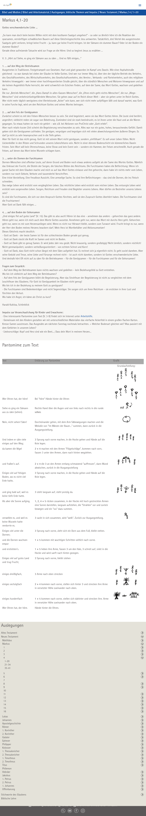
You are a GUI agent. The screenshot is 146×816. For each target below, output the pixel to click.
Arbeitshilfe (86, 316)
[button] (140, 5)
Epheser (6, 741)
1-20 (135, 12)
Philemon (7, 768)
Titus (4, 765)
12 (4, 697)
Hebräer (6, 772)
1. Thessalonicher (11, 751)
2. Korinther (8, 734)
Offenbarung (8, 789)
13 (4, 701)
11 (4, 694)
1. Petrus (6, 779)
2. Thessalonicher (11, 755)
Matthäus (7, 640)
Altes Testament (9, 633)
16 (4, 711)
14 (4, 704)
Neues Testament (108, 12)
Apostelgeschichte (11, 723)
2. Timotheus (8, 761)
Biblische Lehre (8, 798)
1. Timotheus (8, 758)
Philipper (6, 744)
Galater (6, 737)
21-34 (8, 664)
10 (4, 690)
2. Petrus (6, 782)
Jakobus (6, 775)
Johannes (7, 720)
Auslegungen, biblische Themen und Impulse (74, 12)
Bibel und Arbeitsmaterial (36, 12)
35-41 (8, 668)
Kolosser (6, 748)
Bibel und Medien (11, 12)
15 (4, 708)
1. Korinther (8, 730)
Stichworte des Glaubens (13, 794)
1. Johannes (8, 786)
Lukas (5, 716)
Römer (5, 727)
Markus (123, 12)
